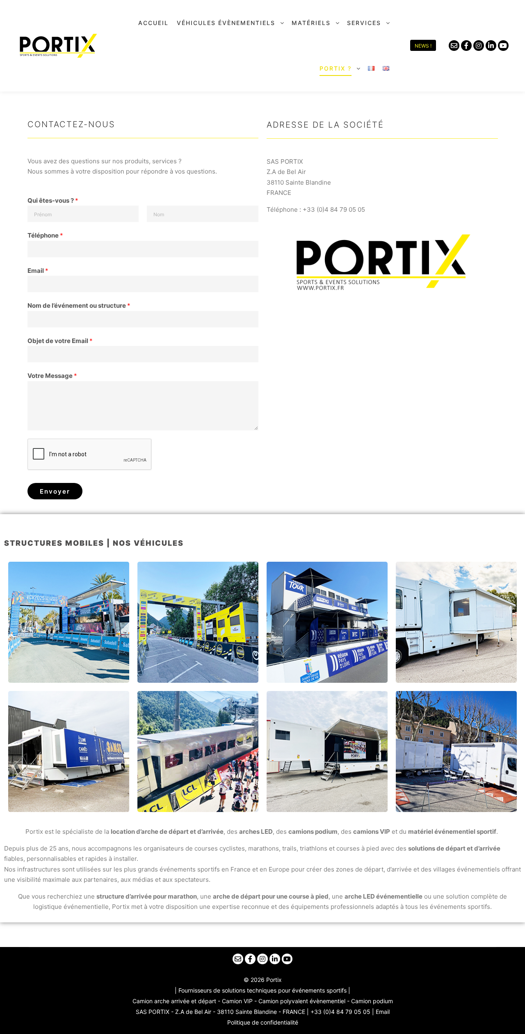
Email (37, 271)
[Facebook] (466, 45)
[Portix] (57, 46)
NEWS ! (423, 46)
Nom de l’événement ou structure (78, 305)
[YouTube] (503, 45)
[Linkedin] (491, 45)
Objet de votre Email (60, 341)
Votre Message (52, 376)
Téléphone (45, 235)
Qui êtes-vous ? (52, 200)
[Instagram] (478, 45)
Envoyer (55, 491)
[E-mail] (454, 45)
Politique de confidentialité (262, 1022)
